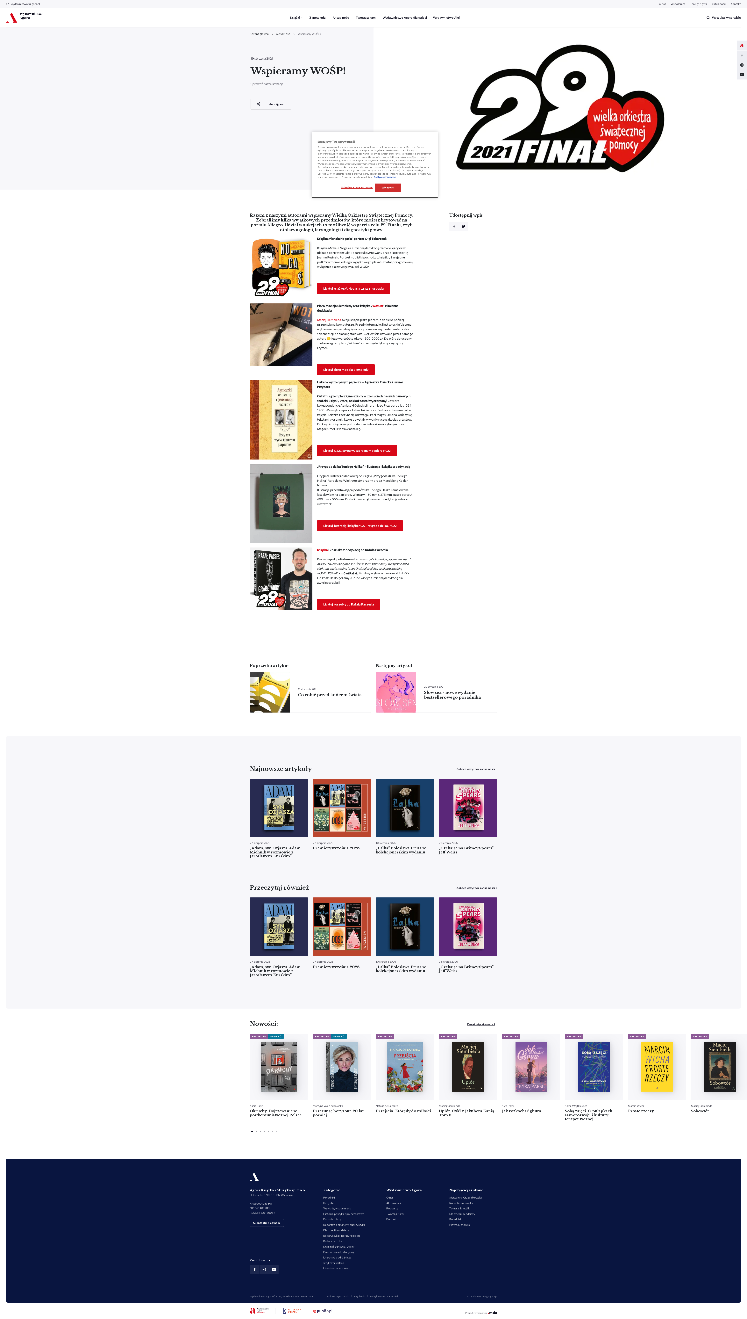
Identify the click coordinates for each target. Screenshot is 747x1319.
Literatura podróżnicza (337, 1257)
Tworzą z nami (366, 17)
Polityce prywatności (385, 177)
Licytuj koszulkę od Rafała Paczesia (348, 604)
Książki (295, 17)
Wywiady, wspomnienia (337, 1208)
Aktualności (719, 3)
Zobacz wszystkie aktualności (475, 769)
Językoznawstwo (333, 1263)
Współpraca (678, 3)
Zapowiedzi (317, 17)
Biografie (328, 1203)
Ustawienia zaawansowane (357, 187)
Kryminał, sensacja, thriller (339, 1246)
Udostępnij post (273, 104)
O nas (662, 3)
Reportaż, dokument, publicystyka (344, 1224)
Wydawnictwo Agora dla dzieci (405, 17)
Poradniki (329, 1197)
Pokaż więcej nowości (481, 1024)
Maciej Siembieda (329, 320)
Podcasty (392, 1208)
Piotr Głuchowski (460, 1224)
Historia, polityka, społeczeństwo (343, 1213)
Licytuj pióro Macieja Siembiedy (345, 369)
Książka (322, 550)
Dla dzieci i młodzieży (336, 1230)
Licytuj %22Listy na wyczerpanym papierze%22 (357, 450)
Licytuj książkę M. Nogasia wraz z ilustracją (353, 288)
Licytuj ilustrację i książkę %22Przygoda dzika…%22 (360, 525)
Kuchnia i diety (332, 1219)
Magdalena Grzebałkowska (465, 1197)
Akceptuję (388, 187)
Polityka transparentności (384, 1296)
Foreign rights (698, 3)
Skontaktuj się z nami (267, 1222)
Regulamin (359, 1296)
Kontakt (736, 3)
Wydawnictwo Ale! (446, 17)
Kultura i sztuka (332, 1241)
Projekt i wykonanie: (476, 1312)
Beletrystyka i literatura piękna (341, 1235)
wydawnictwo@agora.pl (25, 3)
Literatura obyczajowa (337, 1268)
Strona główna (260, 33)
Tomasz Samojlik (459, 1208)
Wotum (377, 306)
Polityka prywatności (338, 1296)
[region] (375, 165)
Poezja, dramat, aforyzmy (338, 1252)
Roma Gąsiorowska (461, 1203)
